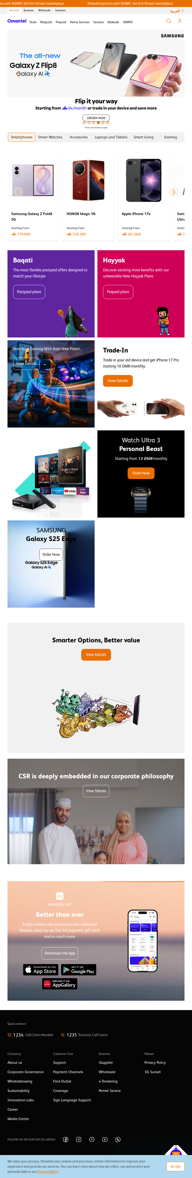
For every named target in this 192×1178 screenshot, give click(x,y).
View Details (26, 363)
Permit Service (110, 1091)
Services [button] (98, 22)
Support (59, 1063)
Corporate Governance (25, 1072)
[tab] (21, 137)
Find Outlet (62, 1081)
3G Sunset (152, 1072)
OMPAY (128, 22)
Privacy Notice (47, 1172)
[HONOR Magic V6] (88, 197)
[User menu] (180, 21)
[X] (91, 1139)
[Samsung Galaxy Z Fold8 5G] (33, 197)
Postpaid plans (29, 292)
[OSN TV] (51, 474)
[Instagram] (78, 1139)
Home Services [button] (79, 22)
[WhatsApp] (118, 1139)
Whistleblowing (19, 1081)
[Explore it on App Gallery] (59, 983)
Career (12, 1109)
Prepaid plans (118, 292)
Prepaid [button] (61, 22)
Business (29, 10)
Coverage (60, 1091)
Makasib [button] (113, 22)
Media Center (18, 1119)
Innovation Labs (20, 1100)
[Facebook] (65, 1139)
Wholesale (44, 10)
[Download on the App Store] (40, 969)
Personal (14, 10)
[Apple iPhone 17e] (144, 197)
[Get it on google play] (78, 969)
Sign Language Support (72, 1100)
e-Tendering (108, 1081)
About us (14, 1063)
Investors (60, 10)
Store (33, 22)
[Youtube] (105, 1139)
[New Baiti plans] (51, 384)
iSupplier (106, 1063)
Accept (175, 1166)
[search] (168, 21)
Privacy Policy (155, 1063)
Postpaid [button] (46, 22)
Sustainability (18, 1091)
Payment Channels (68, 1072)
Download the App (59, 953)
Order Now (141, 473)
